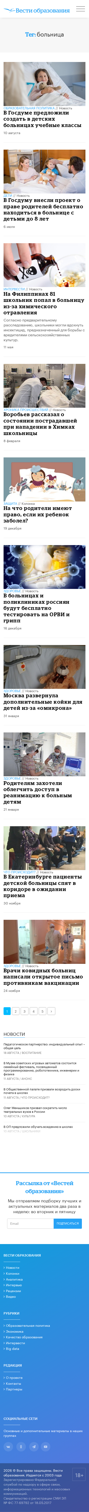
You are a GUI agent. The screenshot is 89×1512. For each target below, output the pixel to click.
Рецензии (13, 1290)
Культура (28, 1115)
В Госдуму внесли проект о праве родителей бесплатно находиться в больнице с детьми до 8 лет (44, 209)
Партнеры (14, 1388)
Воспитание (32, 1052)
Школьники (31, 1131)
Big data (12, 1348)
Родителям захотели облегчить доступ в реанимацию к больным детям (38, 792)
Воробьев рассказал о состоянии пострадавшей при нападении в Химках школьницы (40, 423)
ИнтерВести (14, 288)
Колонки (12, 1273)
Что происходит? (20, 871)
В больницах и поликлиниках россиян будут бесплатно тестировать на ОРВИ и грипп (37, 607)
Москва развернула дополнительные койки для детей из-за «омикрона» (43, 701)
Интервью (14, 1284)
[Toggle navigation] (81, 9)
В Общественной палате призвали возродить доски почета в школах (42, 1090)
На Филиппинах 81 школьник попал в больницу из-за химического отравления (44, 303)
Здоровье (12, 590)
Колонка (28, 503)
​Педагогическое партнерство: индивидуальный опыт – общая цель (44, 1045)
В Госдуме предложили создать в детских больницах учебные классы (43, 119)
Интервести (15, 1342)
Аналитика (14, 1279)
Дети (8, 195)
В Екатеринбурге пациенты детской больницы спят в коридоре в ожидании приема (43, 886)
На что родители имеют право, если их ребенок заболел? (38, 514)
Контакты (13, 1383)
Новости (12, 1267)
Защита (10, 503)
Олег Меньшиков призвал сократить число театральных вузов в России (35, 1109)
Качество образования (24, 1336)
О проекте (14, 1377)
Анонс (26, 1078)
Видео (11, 1296)
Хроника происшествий (26, 409)
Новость (65, 107)
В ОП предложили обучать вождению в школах (38, 1126)
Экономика (14, 1331)
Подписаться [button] (68, 1223)
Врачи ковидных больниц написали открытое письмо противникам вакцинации (43, 976)
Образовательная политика (29, 107)
